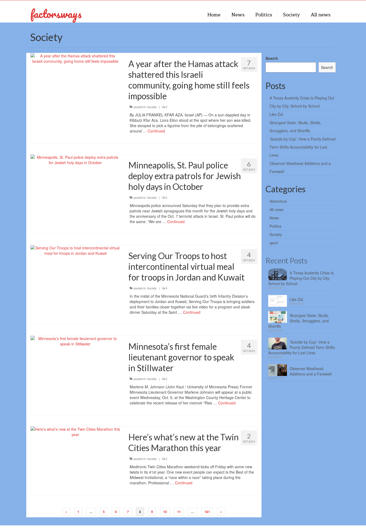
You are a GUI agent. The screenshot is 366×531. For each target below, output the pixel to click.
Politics (275, 226)
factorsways (55, 14)
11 (179, 511)
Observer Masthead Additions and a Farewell (310, 371)
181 (207, 511)
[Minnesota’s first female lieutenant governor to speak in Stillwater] (75, 340)
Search (272, 58)
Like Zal (276, 114)
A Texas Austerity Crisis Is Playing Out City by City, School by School (301, 278)
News (274, 217)
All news (276, 209)
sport (274, 242)
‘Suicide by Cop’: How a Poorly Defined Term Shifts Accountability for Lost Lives (302, 147)
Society (152, 107)
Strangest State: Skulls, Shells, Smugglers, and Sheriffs (298, 321)
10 (165, 511)
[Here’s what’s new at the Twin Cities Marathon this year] (75, 431)
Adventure (278, 201)
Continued (156, 131)
